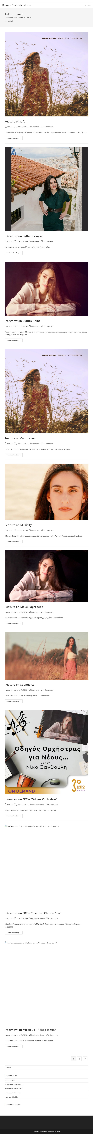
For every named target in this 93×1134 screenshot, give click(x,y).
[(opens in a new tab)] (46, 74)
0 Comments (48, 127)
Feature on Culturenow (20, 438)
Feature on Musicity (18, 525)
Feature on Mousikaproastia (24, 607)
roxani (10, 21)
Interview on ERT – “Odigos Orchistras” (31, 799)
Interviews (35, 127)
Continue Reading (15, 138)
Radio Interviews (37, 805)
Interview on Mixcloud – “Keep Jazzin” (30, 1030)
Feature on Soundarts (19, 684)
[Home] (5, 21)
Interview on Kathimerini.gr (23, 236)
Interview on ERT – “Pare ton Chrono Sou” (33, 913)
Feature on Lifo (15, 121)
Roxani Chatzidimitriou (16, 5)
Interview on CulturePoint (22, 321)
